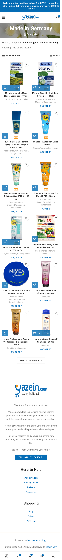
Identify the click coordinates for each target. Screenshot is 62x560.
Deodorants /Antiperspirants (16, 151)
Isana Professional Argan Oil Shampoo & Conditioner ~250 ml (16, 342)
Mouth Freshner (11, 99)
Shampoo (46, 297)
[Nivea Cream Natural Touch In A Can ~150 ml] (16, 274)
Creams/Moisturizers (16, 205)
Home (5, 42)
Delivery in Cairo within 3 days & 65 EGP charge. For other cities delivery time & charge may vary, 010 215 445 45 (31, 6)
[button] (5, 136)
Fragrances (16, 153)
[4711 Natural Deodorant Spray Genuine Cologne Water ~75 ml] (16, 122)
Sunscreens (53, 148)
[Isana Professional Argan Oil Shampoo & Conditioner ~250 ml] (16, 322)
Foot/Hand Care (16, 302)
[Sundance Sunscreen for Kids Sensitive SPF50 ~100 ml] (16, 174)
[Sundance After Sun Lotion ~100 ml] (46, 122)
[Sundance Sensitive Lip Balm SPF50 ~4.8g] (16, 228)
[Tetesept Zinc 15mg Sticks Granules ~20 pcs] (46, 228)
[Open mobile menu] (4, 18)
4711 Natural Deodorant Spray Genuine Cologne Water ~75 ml (16, 145)
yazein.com (51, 547)
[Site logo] (31, 17)
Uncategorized (49, 102)
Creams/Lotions (40, 148)
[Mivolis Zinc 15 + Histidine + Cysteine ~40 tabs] (46, 74)
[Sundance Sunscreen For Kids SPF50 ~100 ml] (46, 174)
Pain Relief (23, 99)
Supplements (41, 99)
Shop (14, 42)
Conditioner (12, 348)
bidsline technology (37, 540)
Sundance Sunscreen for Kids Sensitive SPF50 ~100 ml (16, 196)
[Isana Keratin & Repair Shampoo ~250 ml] (46, 274)
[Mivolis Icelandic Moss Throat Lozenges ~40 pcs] (16, 74)
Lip (4, 254)
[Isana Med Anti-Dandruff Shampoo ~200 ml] (46, 322)
